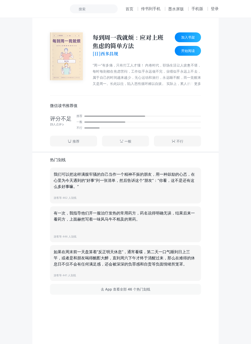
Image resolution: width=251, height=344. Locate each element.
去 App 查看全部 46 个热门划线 (125, 289)
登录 (215, 8)
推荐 (76, 141)
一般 (128, 141)
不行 (179, 141)
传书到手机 (151, 8)
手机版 (197, 8)
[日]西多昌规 (105, 54)
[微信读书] (48, 9)
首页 (129, 8)
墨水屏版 (176, 8)
